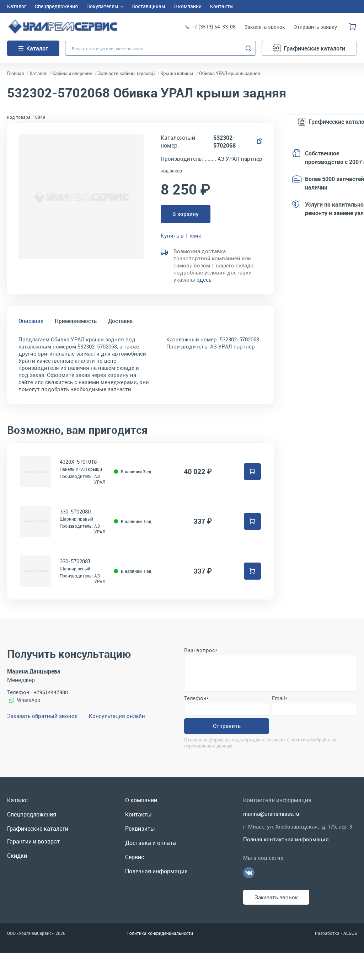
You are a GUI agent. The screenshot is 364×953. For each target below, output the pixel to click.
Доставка (120, 320)
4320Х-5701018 (78, 461)
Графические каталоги (314, 48)
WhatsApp (28, 700)
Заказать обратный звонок (42, 715)
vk (249, 872)
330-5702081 (75, 561)
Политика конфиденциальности (160, 933)
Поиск (248, 48)
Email (279, 698)
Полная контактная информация (286, 839)
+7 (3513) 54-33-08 (214, 26)
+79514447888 (51, 692)
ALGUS (350, 933)
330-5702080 (75, 511)
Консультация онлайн (117, 715)
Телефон (196, 698)
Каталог (37, 48)
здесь (204, 279)
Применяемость (76, 320)
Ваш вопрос (200, 650)
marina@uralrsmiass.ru (271, 813)
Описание (30, 320)
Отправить (227, 725)
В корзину (185, 213)
